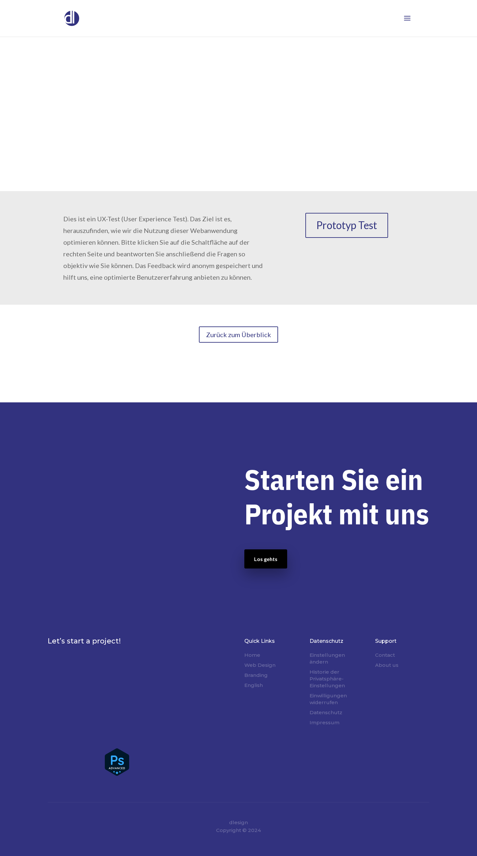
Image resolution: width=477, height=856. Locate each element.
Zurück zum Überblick (238, 334)
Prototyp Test (346, 225)
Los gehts (265, 559)
